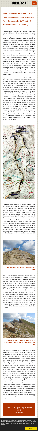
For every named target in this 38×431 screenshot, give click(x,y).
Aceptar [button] (31, 428)
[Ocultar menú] (34, 3)
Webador (19, 412)
